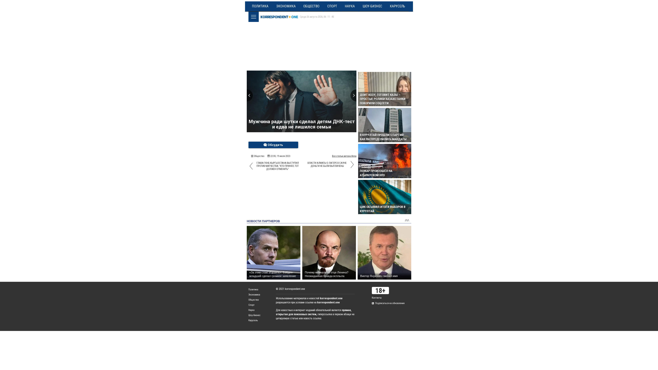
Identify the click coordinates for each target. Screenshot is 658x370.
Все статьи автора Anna (344, 156)
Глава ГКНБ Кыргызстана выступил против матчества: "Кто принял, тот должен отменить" (278, 166)
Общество (311, 6)
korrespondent (279, 17)
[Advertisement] (330, 45)
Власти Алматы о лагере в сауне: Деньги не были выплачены (327, 164)
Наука (350, 6)
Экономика (286, 6)
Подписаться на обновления (390, 303)
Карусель (397, 6)
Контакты (377, 297)
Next (353, 95)
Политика (260, 6)
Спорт (332, 6)
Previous (250, 95)
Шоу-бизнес (372, 6)
